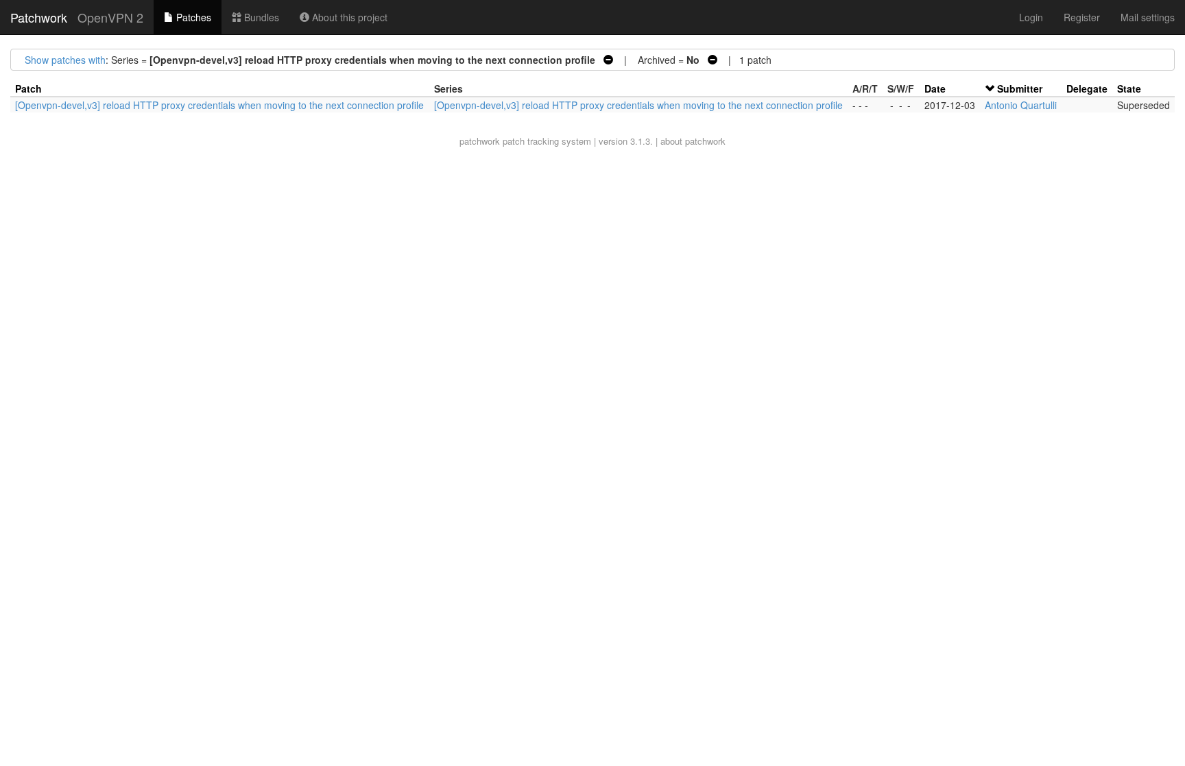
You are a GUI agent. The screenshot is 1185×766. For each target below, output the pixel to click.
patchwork (479, 140)
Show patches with (65, 60)
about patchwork (693, 140)
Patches (192, 17)
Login (1031, 17)
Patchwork (38, 17)
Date (935, 88)
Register (1082, 17)
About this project (348, 17)
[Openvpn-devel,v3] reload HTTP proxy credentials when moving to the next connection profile (219, 105)
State (1129, 88)
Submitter (1019, 88)
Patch (28, 88)
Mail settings (1148, 17)
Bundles (260, 17)
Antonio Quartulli (1021, 105)
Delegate (1087, 88)
